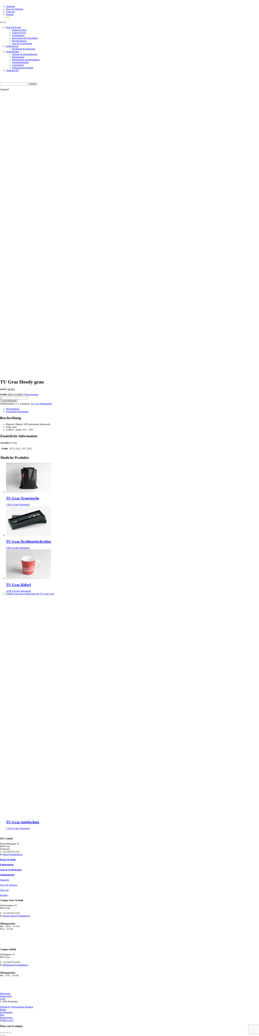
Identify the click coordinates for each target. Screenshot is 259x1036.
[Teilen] (7, 1032)
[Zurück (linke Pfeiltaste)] (1, 1035)
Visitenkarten (18, 35)
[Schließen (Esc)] (10, 1032)
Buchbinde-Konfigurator (23, 49)
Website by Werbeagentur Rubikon (16, 1007)
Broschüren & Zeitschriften (25, 38)
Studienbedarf (12, 51)
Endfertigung (12, 46)
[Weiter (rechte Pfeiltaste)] (4, 1035)
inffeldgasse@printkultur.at (15, 965)
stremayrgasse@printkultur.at (16, 916)
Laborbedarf (18, 65)
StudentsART (12, 70)
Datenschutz (6, 996)
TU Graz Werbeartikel (41, 403)
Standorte (10, 6)
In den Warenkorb (8, 401)
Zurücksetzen (32, 394)
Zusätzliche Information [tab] (17, 411)
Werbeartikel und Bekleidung (26, 59)
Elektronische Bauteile (22, 67)
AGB (2, 999)
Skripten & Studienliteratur (24, 54)
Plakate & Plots (19, 30)
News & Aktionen (14, 9)
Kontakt (10, 14)
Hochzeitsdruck (19, 41)
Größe (3, 394)
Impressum (5, 993)
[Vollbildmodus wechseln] (4, 1032)
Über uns (10, 11)
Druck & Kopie (13, 27)
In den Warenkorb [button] (21, 504)
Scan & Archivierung (22, 43)
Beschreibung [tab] (12, 409)
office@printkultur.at (12, 854)
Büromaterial (18, 57)
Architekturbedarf (20, 62)
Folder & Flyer (19, 32)
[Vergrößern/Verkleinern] (1, 1032)
